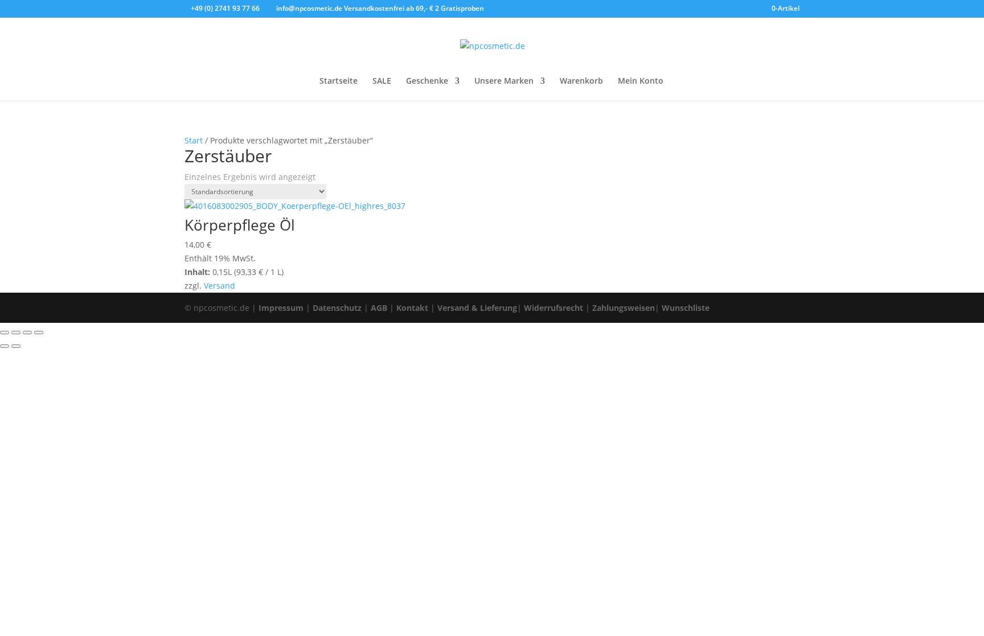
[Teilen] (27, 332)
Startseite (338, 81)
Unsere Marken (504, 81)
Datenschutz (337, 307)
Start (193, 140)
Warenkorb (581, 81)
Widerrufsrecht (553, 307)
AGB (379, 307)
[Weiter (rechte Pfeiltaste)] (15, 346)
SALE (381, 81)
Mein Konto (640, 81)
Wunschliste (686, 307)
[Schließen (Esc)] (38, 332)
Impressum (281, 307)
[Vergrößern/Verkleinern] (4, 332)
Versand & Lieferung (477, 307)
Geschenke (427, 81)
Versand (219, 285)
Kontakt (412, 307)
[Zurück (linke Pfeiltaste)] (4, 346)
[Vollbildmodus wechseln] (15, 332)
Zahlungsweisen (623, 307)
